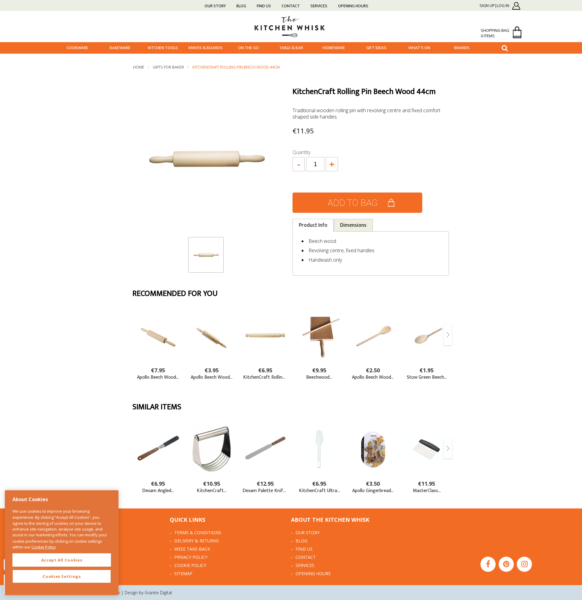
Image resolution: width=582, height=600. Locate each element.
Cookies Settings (61, 576)
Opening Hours (353, 5)
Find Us (264, 5)
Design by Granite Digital (148, 592)
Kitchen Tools (163, 48)
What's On (419, 48)
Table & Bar (291, 48)
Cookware (77, 48)
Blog (241, 5)
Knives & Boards (205, 48)
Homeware (334, 48)
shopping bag (495, 33)
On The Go (248, 48)
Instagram (524, 564)
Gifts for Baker (168, 67)
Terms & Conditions (197, 532)
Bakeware (120, 48)
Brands (462, 48)
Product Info (313, 225)
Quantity (301, 152)
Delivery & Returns (196, 541)
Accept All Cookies (61, 560)
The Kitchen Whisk (291, 26)
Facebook (488, 564)
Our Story (215, 5)
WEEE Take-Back (192, 549)
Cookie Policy (190, 565)
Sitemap (183, 573)
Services (318, 5)
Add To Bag (353, 202)
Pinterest (506, 564)
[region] (62, 542)
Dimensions (353, 225)
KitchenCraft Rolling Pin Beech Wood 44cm (236, 67)
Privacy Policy (190, 557)
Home (138, 67)
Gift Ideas (376, 48)
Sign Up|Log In (494, 5)
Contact (291, 5)
